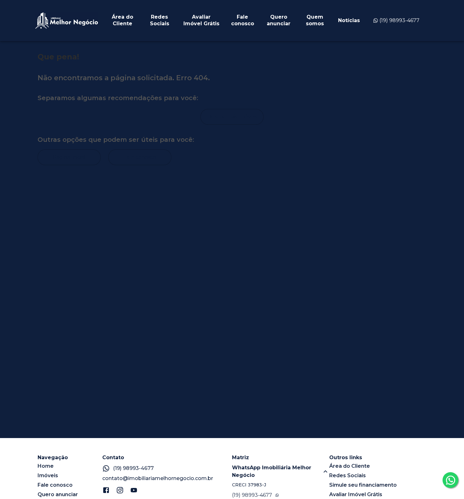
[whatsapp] (450, 480)
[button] (280, 471)
